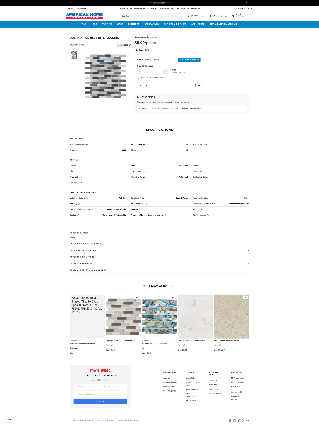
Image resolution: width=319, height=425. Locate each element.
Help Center (212, 385)
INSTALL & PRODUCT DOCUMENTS (87, 244)
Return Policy (191, 378)
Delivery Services (169, 387)
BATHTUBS (133, 24)
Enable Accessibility (76, 8)
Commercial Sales (215, 393)
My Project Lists (237, 378)
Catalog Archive (237, 392)
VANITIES (107, 24)
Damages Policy (192, 389)
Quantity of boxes (145, 66)
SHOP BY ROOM (125, 8)
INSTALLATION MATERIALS (224, 24)
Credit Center (213, 389)
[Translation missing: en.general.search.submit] (180, 16)
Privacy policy (111, 420)
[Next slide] (246, 3)
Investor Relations (170, 382)
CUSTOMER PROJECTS (81, 264)
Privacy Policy (191, 401)
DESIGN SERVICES (167, 8)
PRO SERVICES (183, 8)
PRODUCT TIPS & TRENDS (83, 257)
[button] (75, 55)
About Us (166, 378)
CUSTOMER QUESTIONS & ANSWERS (88, 270)
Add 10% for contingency (152, 78)
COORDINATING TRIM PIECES (84, 250)
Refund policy (101, 420)
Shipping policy (135, 420)
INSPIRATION (139, 8)
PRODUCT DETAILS (79, 233)
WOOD (120, 24)
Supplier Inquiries (169, 391)
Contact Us (212, 380)
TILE (95, 24)
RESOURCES (152, 8)
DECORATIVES (151, 24)
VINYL (84, 24)
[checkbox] (158, 97)
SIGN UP (100, 401)
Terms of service (123, 420)
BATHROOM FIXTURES (175, 24)
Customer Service (242, 8)
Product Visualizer (238, 382)
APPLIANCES (198, 24)
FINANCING (196, 8)
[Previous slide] (70, 3)
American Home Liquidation (84, 420)
